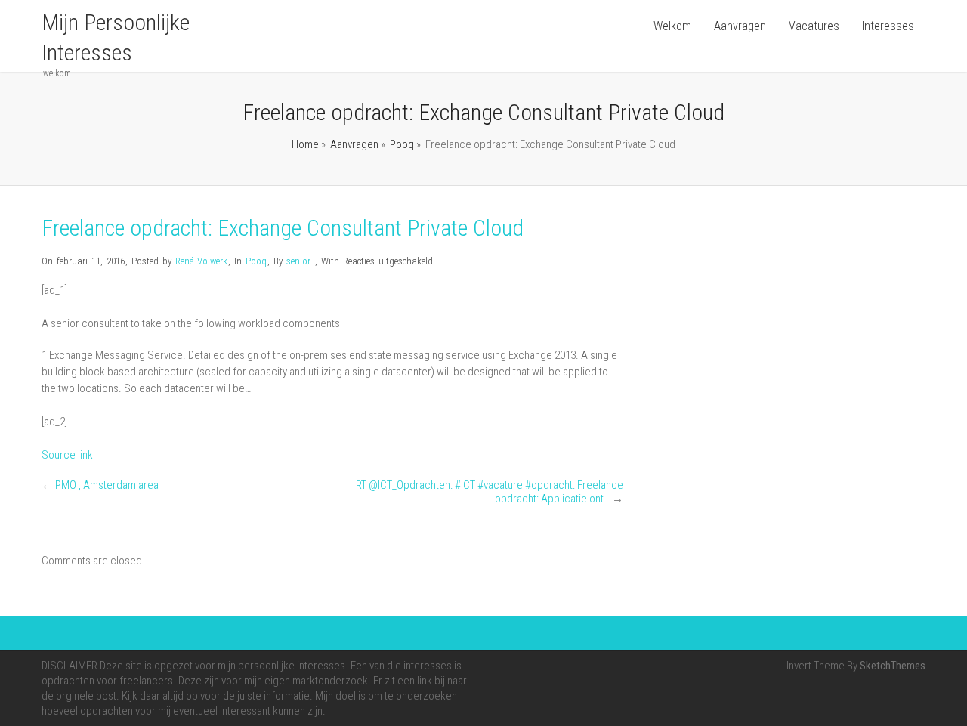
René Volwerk (201, 261)
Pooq (402, 144)
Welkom (672, 26)
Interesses (888, 26)
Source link (67, 455)
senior (298, 261)
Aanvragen (740, 26)
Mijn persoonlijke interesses (116, 37)
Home (305, 144)
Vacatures (814, 26)
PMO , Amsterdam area (107, 485)
